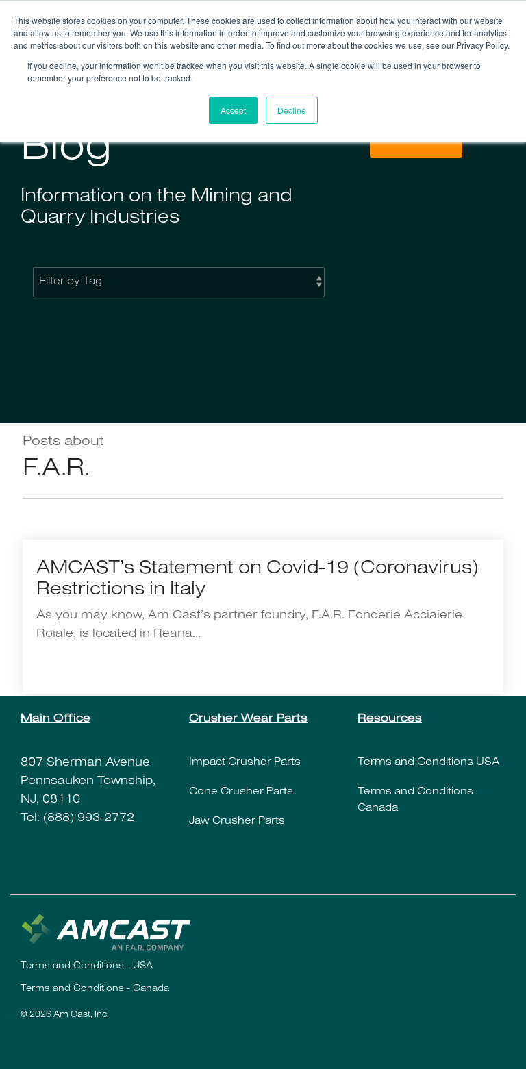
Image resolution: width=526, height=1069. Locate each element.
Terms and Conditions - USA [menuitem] (87, 967)
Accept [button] (233, 110)
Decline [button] (291, 110)
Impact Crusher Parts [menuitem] (245, 762)
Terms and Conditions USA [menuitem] (429, 762)
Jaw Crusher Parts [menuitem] (237, 821)
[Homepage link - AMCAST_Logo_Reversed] (106, 944)
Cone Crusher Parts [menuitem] (241, 792)
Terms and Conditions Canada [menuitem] (417, 800)
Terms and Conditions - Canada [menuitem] (95, 989)
